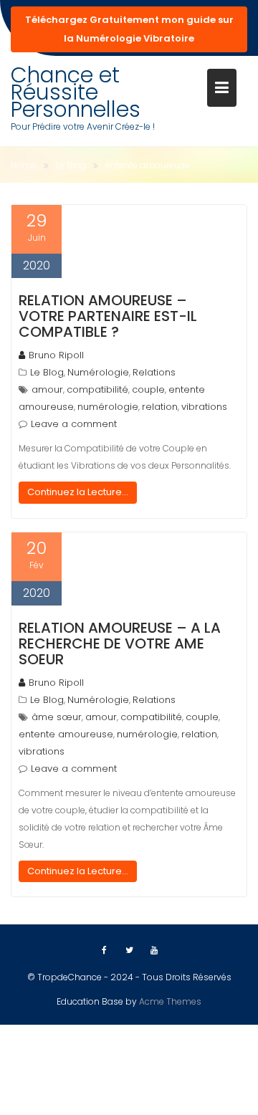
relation (160, 406)
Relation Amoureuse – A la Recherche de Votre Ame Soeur (120, 643)
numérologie (107, 406)
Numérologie (98, 372)
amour (47, 389)
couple (148, 389)
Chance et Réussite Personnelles (75, 92)
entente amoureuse (66, 734)
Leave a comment (74, 424)
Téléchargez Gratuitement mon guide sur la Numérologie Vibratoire (129, 29)
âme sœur (57, 717)
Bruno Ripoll (56, 355)
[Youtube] (154, 950)
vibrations (204, 406)
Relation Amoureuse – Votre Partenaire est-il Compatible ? (108, 316)
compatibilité (97, 389)
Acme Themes (170, 1001)
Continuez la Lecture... (77, 492)
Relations (154, 372)
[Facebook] (103, 950)
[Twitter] (129, 950)
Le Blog (47, 372)
